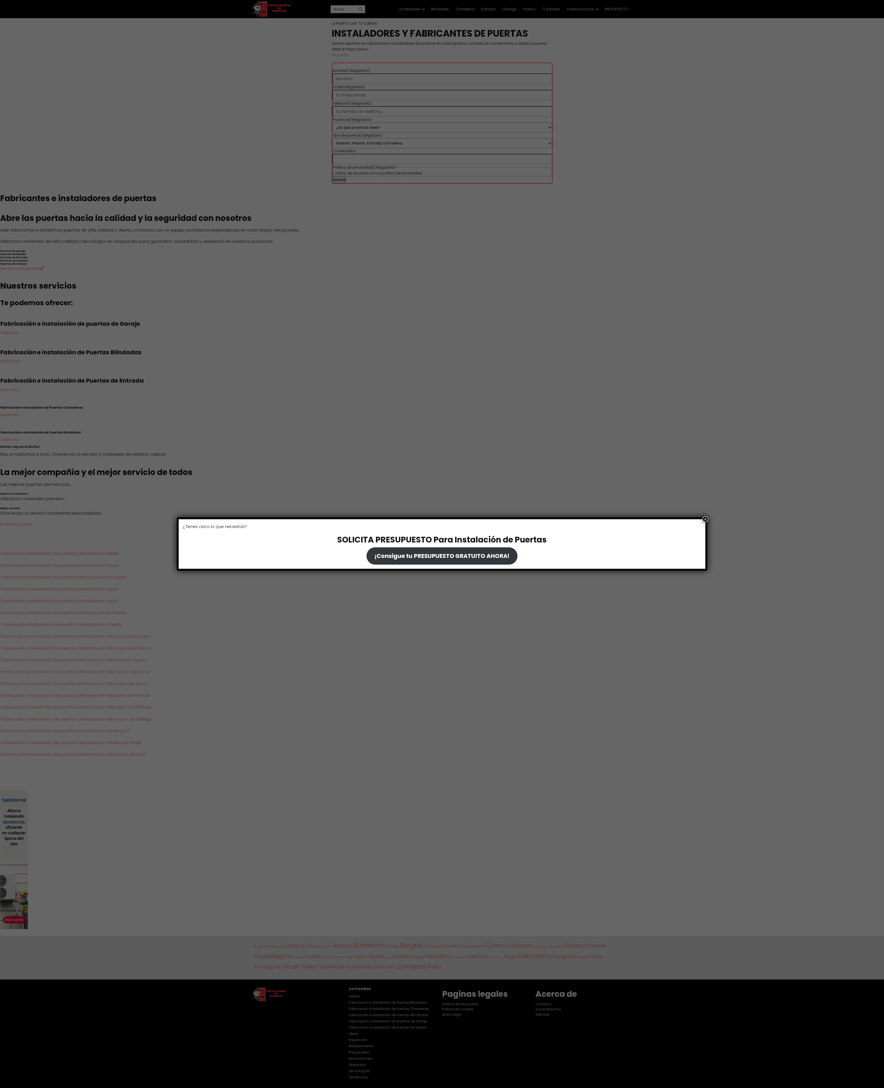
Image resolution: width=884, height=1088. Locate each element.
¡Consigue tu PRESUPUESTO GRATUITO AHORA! (442, 556)
